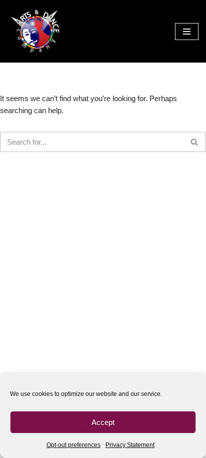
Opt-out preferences (73, 444)
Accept (103, 422)
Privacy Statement (130, 444)
